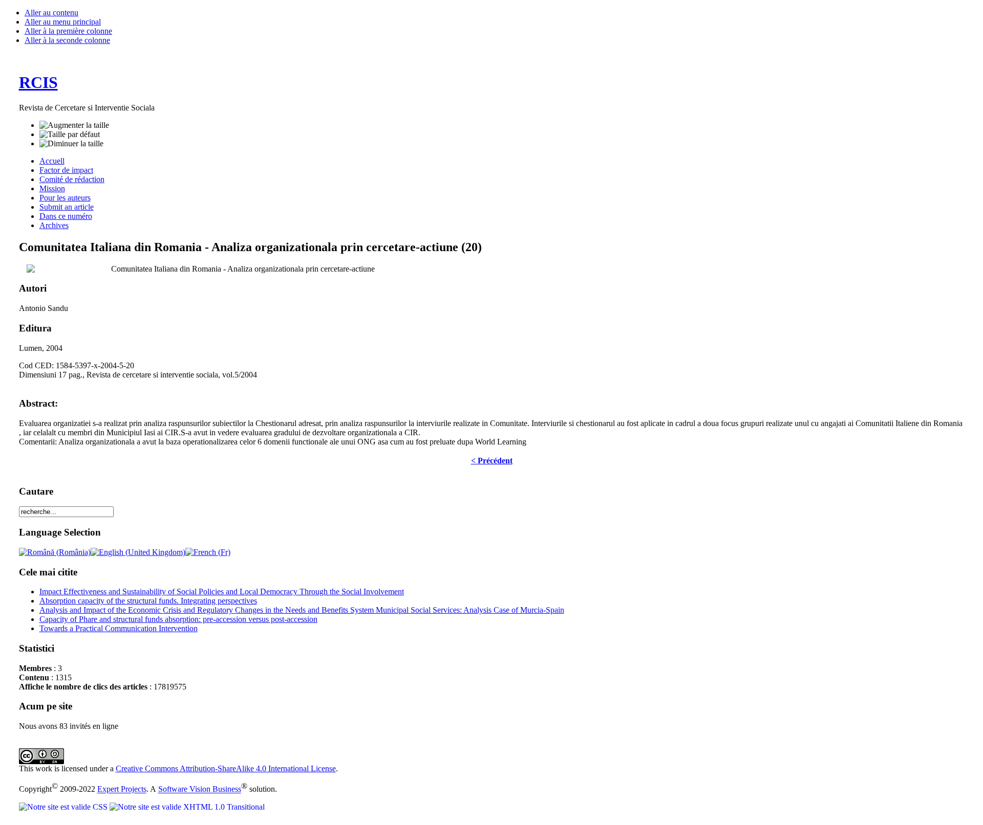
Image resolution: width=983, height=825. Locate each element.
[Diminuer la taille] (71, 143)
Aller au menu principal (63, 21)
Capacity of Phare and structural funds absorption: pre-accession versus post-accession (178, 619)
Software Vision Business (199, 789)
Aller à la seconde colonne (67, 40)
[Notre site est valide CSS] (64, 806)
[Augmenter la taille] (74, 125)
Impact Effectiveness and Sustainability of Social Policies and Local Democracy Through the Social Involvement (221, 591)
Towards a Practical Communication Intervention (118, 628)
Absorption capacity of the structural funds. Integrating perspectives (148, 600)
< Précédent (491, 460)
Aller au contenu (51, 12)
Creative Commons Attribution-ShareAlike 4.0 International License (226, 768)
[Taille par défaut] (69, 134)
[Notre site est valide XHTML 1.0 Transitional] (187, 806)
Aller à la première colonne (68, 31)
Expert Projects (121, 789)
